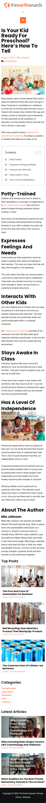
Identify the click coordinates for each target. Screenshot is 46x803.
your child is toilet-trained (14, 205)
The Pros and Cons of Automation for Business (18, 593)
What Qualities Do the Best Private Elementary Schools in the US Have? (23, 780)
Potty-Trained (15, 159)
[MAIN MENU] (23, 20)
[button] (23, 12)
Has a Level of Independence (22, 180)
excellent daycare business (16, 331)
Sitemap (26, 797)
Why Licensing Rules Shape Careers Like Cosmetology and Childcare (22, 743)
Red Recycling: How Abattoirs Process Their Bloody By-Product (22, 630)
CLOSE (37, 152)
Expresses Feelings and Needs (23, 165)
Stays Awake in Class (19, 175)
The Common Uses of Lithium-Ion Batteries (23, 667)
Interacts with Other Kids (20, 170)
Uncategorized (10, 61)
